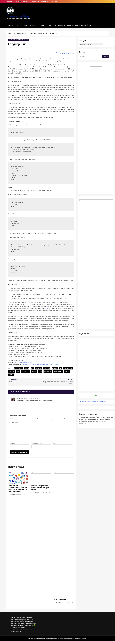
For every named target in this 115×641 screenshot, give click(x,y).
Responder (66, 402)
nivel (40, 371)
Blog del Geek (22, 25)
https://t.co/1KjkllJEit (19, 627)
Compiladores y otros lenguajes (18, 39)
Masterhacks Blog (18, 16)
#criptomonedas (29, 621)
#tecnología (19, 621)
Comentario (14, 422)
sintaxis (67, 371)
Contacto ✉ (44, 1)
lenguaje (11, 371)
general (54, 368)
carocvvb (12, 494)
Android (48, 308)
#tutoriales (20, 619)
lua (18, 371)
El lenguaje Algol (60, 599)
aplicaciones (18, 368)
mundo (34, 371)
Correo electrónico (37, 443)
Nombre (12, 443)
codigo (27, 368)
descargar (39, 368)
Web (54, 443)
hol (60, 368)
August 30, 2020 (16, 631)
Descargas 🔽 (35, 1)
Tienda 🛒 (26, 1)
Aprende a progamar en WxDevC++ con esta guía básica (40, 488)
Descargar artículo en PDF (66, 53)
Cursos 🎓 (18, 1)
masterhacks (25, 371)
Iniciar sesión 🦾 (54, 1)
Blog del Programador (56, 25)
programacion (58, 371)
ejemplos (47, 368)
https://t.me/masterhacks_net (23, 362)
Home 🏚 (9, 1)
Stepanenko (13, 47)
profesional (47, 371)
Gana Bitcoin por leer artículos (79, 25)
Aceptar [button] (84, 638)
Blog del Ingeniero (37, 25)
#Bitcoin (17, 617)
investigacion (68, 368)
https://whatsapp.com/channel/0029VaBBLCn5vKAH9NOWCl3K (40, 364)
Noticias (11, 25)
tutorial (11, 374)
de (32, 368)
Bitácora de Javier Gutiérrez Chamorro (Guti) (92, 401)
